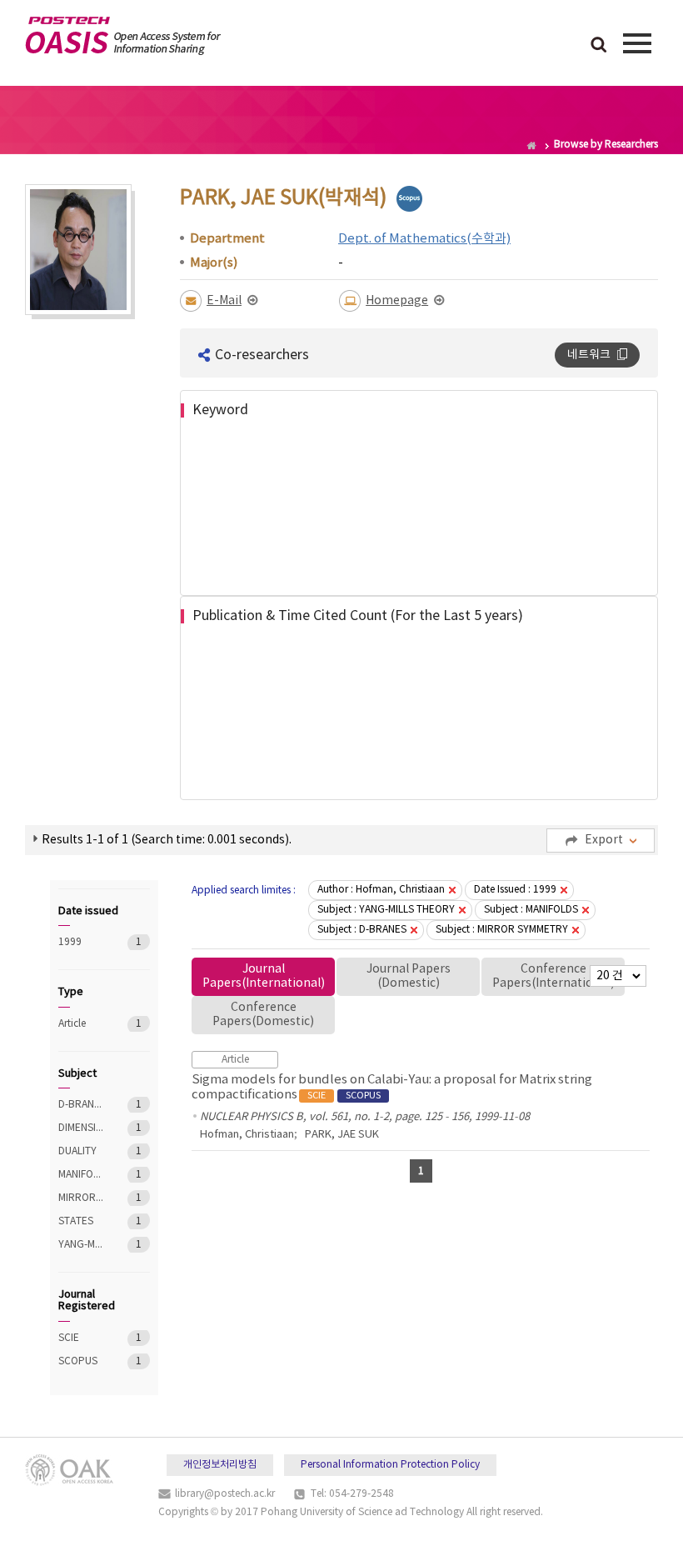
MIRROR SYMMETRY (80, 1198)
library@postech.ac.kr (225, 1493)
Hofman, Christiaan (247, 1134)
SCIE (80, 1338)
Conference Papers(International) (553, 976)
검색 (599, 46)
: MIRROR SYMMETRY (502, 929)
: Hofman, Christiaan (381, 889)
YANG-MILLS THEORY (80, 1244)
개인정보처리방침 (220, 1464)
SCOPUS (80, 1361)
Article (80, 1023)
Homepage (397, 301)
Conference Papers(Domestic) (263, 1014)
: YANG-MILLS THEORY (386, 909)
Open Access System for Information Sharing (123, 36)
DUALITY (80, 1151)
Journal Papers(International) (263, 976)
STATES (80, 1221)
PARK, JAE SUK (342, 1134)
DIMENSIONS (80, 1128)
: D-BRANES (361, 929)
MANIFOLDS (80, 1174)
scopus (409, 199)
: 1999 (515, 889)
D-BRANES (80, 1104)
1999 (80, 942)
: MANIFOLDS (531, 909)
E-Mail (224, 301)
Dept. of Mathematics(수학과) (424, 239)
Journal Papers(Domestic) (408, 976)
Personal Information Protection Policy (390, 1464)
